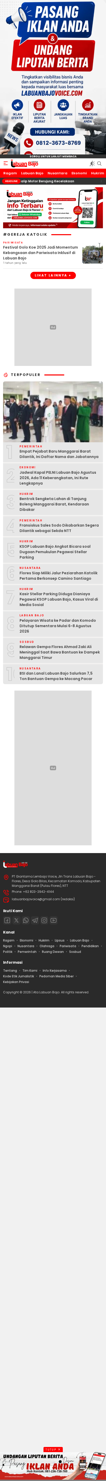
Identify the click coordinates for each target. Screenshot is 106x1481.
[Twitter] (16, 920)
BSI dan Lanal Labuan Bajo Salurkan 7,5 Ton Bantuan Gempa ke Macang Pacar (56, 676)
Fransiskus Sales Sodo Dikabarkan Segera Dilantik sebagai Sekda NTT (59, 528)
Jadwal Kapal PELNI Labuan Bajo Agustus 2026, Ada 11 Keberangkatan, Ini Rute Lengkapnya (58, 478)
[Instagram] (44, 920)
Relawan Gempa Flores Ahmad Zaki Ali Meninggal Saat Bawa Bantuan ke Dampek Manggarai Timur (60, 652)
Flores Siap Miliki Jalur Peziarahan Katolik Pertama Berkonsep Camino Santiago (59, 575)
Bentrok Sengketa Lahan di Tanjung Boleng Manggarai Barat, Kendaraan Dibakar (54, 504)
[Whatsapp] (26, 920)
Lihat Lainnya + (53, 275)
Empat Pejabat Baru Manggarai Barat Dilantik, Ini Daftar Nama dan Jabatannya (59, 454)
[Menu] (6, 163)
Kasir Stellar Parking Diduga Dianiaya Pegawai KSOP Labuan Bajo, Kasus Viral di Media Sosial (59, 599)
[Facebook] (7, 920)
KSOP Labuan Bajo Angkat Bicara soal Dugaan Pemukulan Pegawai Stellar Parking (55, 552)
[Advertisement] (53, 1243)
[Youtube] (53, 920)
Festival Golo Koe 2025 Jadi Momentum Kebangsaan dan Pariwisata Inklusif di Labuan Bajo (40, 253)
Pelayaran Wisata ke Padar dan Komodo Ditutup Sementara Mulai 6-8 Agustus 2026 (58, 626)
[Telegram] (35, 920)
